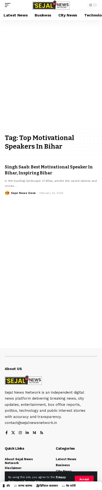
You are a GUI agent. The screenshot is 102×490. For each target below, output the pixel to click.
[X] (13, 433)
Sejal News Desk (23, 193)
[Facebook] (6, 433)
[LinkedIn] (27, 433)
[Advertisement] (51, 74)
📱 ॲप (6, 485)
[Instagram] (20, 433)
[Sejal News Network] (51, 5)
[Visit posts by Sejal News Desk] (7, 193)
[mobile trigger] (9, 5)
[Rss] (41, 433)
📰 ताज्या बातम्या (23, 485)
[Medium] (34, 433)
